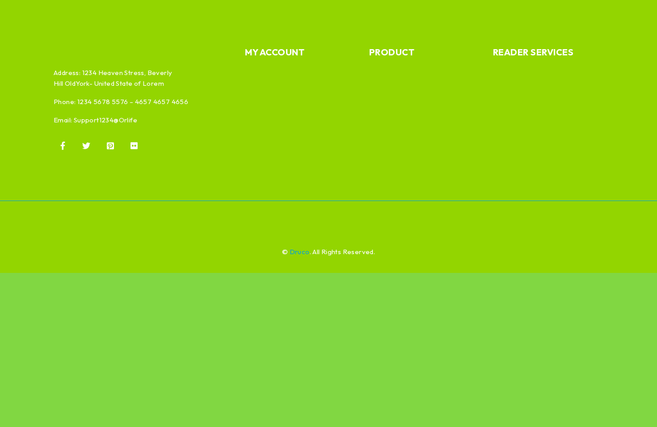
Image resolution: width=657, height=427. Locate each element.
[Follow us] (86, 146)
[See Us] (110, 146)
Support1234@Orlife (105, 120)
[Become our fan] (63, 146)
